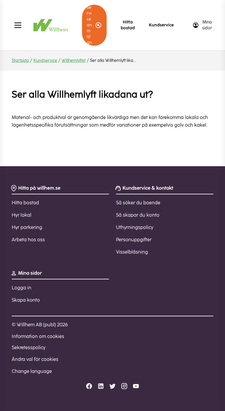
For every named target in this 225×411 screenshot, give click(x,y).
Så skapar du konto (137, 215)
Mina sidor (207, 25)
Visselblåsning (132, 252)
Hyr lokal (21, 215)
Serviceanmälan (89, 25)
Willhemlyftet (74, 60)
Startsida (20, 60)
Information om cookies (38, 336)
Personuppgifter (133, 239)
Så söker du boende (138, 203)
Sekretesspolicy (28, 347)
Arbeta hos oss (28, 239)
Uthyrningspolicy (134, 227)
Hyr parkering (27, 227)
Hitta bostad (128, 25)
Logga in (21, 288)
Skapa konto (26, 300)
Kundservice (161, 25)
